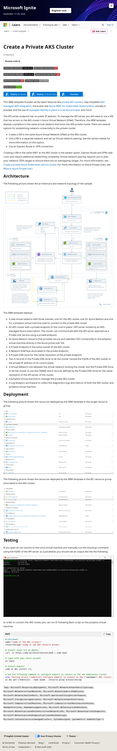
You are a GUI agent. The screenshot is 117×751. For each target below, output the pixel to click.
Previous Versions (26, 742)
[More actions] (111, 31)
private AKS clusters (72, 102)
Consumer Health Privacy (86, 742)
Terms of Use (8, 747)
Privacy (65, 742)
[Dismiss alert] (111, 5)
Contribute (54, 742)
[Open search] (103, 24)
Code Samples (19, 31)
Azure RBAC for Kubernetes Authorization (71, 106)
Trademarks (23, 747)
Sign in (110, 24)
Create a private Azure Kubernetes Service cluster (29, 164)
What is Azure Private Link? (17, 168)
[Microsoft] (5, 25)
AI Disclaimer (8, 742)
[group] (58, 659)
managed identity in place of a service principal (54, 110)
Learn (6, 31)
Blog (41, 742)
